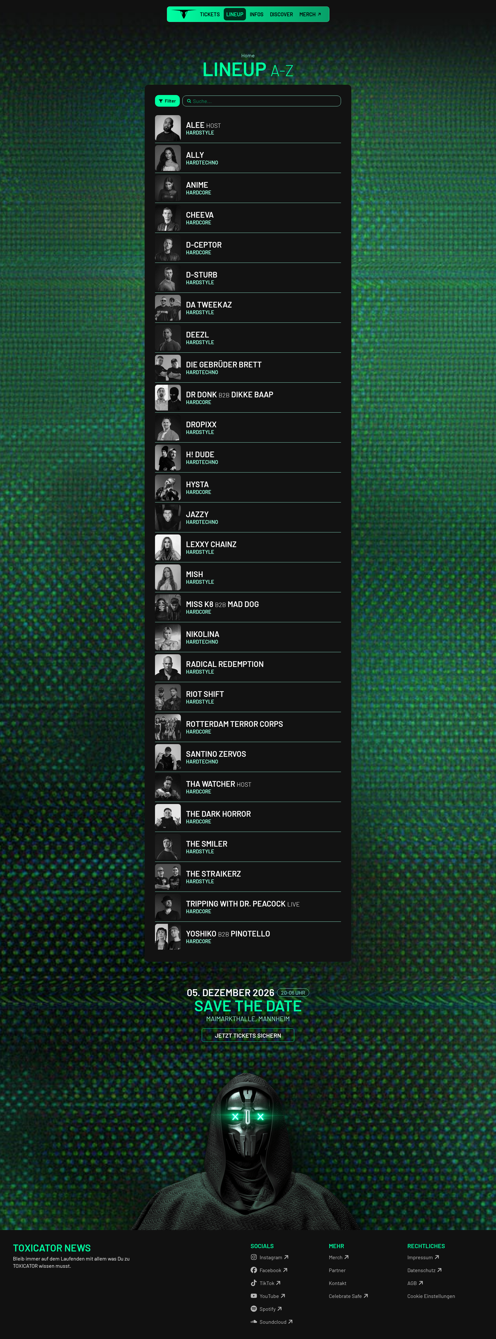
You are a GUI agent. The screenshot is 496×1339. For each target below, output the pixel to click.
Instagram (271, 1257)
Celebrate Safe (345, 1296)
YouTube (269, 1296)
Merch (336, 1257)
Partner (337, 1270)
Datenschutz (421, 1270)
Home (248, 55)
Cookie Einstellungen (431, 1296)
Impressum (420, 1257)
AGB (412, 1283)
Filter (170, 101)
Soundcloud (273, 1322)
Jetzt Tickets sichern (248, 1035)
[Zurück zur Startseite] (184, 14)
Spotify (268, 1309)
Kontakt (337, 1283)
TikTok (267, 1283)
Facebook (270, 1270)
